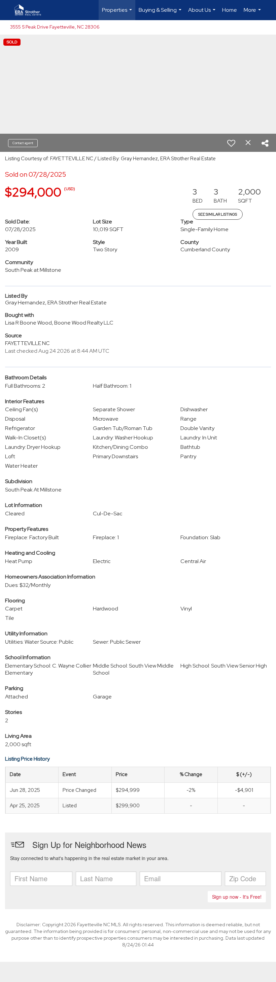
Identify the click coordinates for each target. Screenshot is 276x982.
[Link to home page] (31, 10)
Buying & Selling (161, 13)
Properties (118, 13)
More (253, 13)
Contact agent (22, 143)
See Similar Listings (217, 214)
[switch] (231, 143)
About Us (202, 13)
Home (229, 9)
